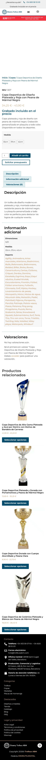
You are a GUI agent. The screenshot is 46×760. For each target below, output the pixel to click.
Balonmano (30, 264)
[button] (28, 12)
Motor (20, 294)
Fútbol (33, 282)
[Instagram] (40, 745)
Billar (16, 267)
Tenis (37, 315)
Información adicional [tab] (17, 179)
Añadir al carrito (20, 155)
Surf (32, 315)
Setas (19, 312)
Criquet (9, 273)
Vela (16, 321)
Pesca (8, 306)
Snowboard (29, 312)
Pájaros (19, 300)
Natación (26, 297)
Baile (7, 264)
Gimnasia (10, 288)
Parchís (9, 303)
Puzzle (21, 309)
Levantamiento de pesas (18, 291)
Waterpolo (17, 324)
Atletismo (21, 261)
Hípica (24, 288)
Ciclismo (32, 270)
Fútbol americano (14, 285)
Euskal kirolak (21, 279)
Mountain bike (12, 297)
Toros (27, 318)
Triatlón (35, 318)
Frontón (25, 282)
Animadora (18, 258)
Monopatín (11, 294)
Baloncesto (17, 264)
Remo (29, 309)
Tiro (7, 318)
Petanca (16, 306)
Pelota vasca (30, 303)
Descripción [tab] (12, 174)
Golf (18, 288)
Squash (9, 315)
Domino (26, 273)
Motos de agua (32, 294)
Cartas (23, 270)
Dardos (17, 273)
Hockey (32, 288)
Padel (34, 297)
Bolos (23, 267)
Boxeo (29, 267)
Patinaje (18, 303)
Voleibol (24, 321)
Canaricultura (12, 270)
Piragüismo (11, 309)
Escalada (10, 276)
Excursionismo (12, 282)
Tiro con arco (17, 318)
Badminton (33, 261)
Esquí (27, 276)
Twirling (9, 321)
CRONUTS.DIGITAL (26, 756)
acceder (15, 356)
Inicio (5, 77)
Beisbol (9, 267)
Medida (7, 135)
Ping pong (27, 306)
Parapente (29, 300)
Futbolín (29, 285)
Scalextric (10, 312)
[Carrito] (37, 11)
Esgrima (19, 276)
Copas (12, 77)
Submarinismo (21, 315)
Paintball (10, 300)
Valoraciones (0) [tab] (14, 184)
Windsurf (28, 324)
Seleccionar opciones (15, 440)
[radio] (5, 142)
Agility (8, 258)
